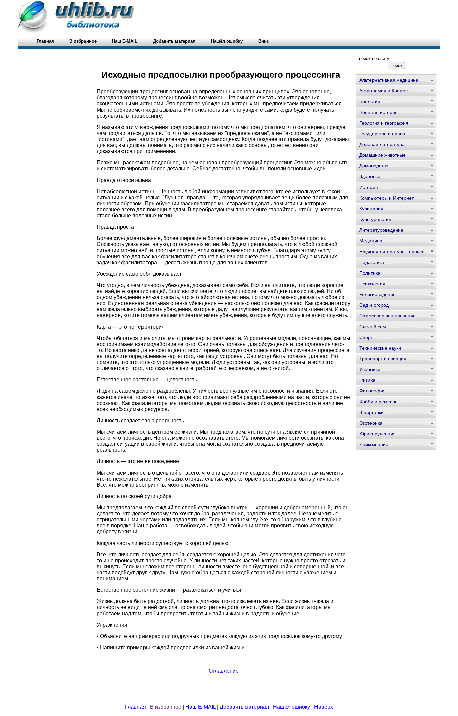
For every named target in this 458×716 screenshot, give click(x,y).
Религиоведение (377, 294)
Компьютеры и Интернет (386, 198)
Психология (372, 283)
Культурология (375, 219)
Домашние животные (382, 155)
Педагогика (371, 262)
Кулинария (371, 208)
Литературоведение (381, 230)
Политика (369, 273)
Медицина (370, 240)
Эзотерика (370, 423)
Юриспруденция (377, 433)
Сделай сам (372, 326)
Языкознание (373, 444)
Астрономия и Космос (383, 90)
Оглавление (224, 671)
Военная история (378, 112)
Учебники (369, 369)
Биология (369, 101)
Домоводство (373, 165)
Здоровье (369, 176)
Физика (367, 380)
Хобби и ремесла (378, 401)
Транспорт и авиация (382, 358)
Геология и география (383, 123)
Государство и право (382, 133)
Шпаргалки (371, 412)
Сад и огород (374, 305)
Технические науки (380, 348)
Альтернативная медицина (388, 80)
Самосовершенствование (387, 315)
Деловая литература (382, 144)
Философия (372, 390)
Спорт (366, 337)
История (368, 187)
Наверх (323, 707)
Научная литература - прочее (392, 251)
